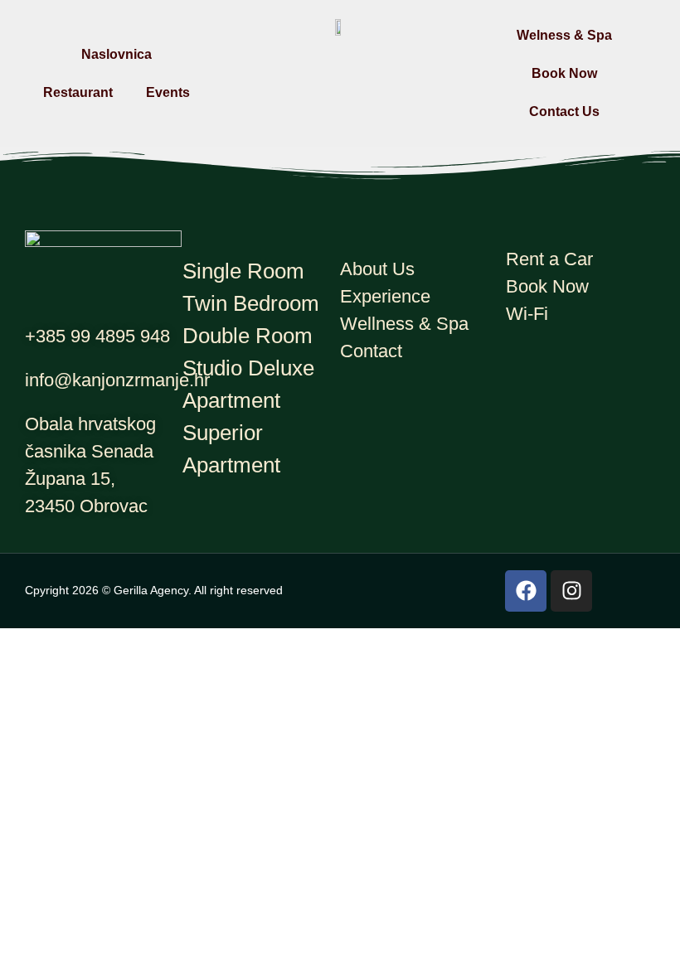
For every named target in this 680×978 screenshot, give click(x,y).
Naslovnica (116, 54)
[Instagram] (571, 591)
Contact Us (564, 111)
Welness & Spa (564, 35)
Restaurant (78, 92)
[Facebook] (525, 591)
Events (168, 92)
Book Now (564, 73)
